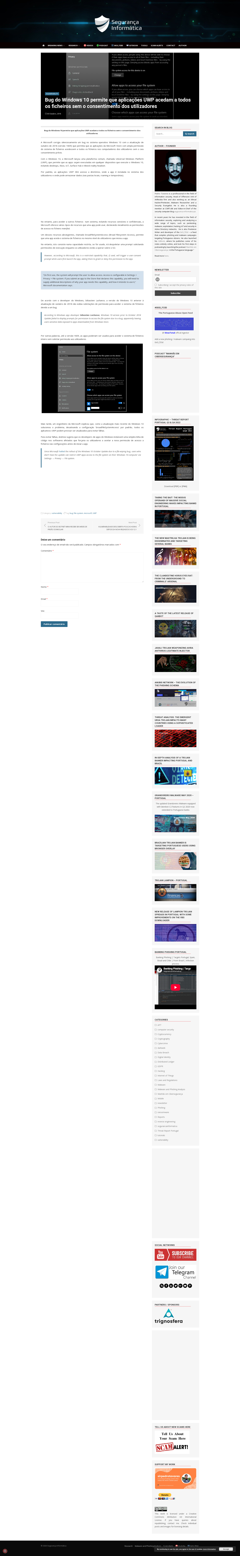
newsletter (162, 1103)
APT (159, 1025)
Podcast (103, 45)
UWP (95, 513)
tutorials (161, 1135)
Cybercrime (163, 1043)
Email (44, 598)
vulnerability (52, 94)
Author (183, 45)
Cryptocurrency (164, 1034)
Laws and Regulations (167, 1080)
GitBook (133, 45)
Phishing (161, 1107)
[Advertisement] (92, 199)
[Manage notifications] (5, 1551)
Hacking (161, 1071)
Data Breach (163, 1052)
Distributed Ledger (166, 1061)
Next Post (117, 526)
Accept (226, 1549)
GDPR (160, 1066)
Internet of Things (166, 1075)
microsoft (88, 513)
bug (71, 513)
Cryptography (164, 1038)
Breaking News (55, 45)
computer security (166, 1029)
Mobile (161, 1098)
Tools (144, 45)
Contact (170, 45)
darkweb (161, 1048)
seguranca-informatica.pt (185, 211)
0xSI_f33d (118, 45)
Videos (89, 45)
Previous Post (67, 526)
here (166, 256)
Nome (44, 586)
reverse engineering (166, 1121)
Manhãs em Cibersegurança (170, 1094)
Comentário (47, 550)
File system (78, 513)
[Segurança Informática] (43, 45)
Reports (161, 1117)
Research (73, 45)
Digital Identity (164, 1057)
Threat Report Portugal (168, 1130)
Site (42, 610)
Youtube (181, 1546)
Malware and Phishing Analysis (171, 1089)
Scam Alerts (157, 45)
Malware (161, 1084)
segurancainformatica (167, 1126)
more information (209, 1549)
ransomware (163, 1112)
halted (62, 451)
